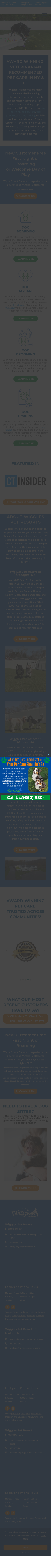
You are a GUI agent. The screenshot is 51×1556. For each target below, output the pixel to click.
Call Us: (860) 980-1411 (25, 797)
